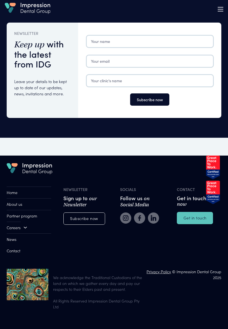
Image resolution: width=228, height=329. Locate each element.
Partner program (22, 216)
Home (12, 192)
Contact (13, 250)
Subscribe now (84, 218)
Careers (14, 227)
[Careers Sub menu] (25, 227)
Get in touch (195, 218)
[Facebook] (139, 218)
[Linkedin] (153, 218)
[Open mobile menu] (220, 9)
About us (14, 204)
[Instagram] (125, 218)
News (11, 239)
